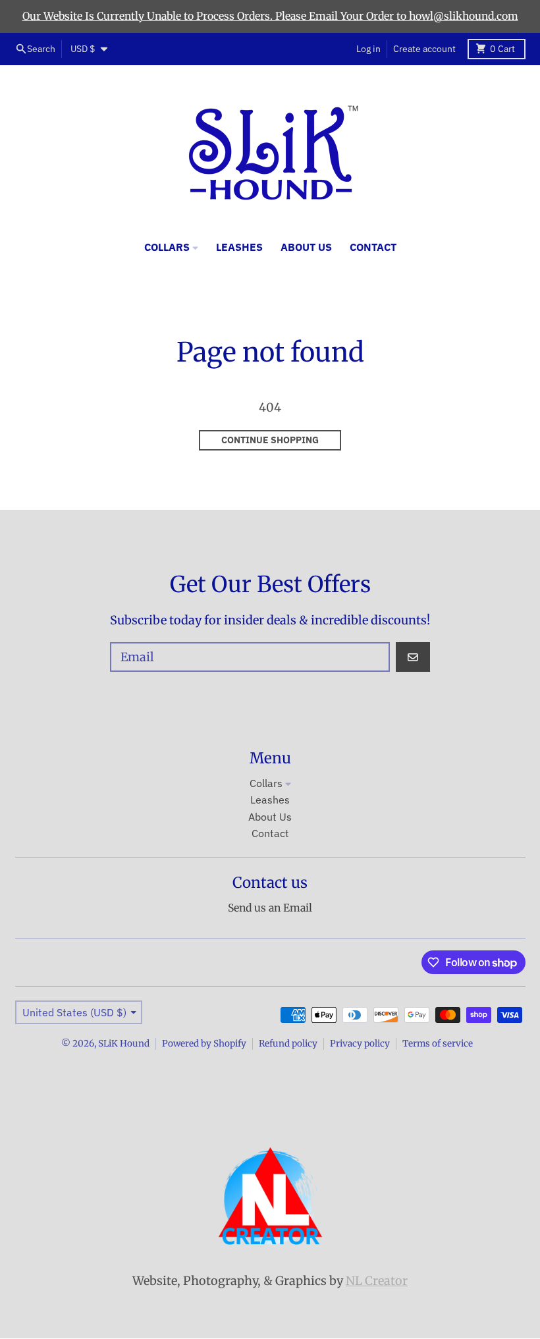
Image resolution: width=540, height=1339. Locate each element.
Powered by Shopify (204, 1043)
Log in (368, 49)
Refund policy (288, 1043)
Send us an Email (270, 908)
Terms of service (437, 1043)
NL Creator (377, 1280)
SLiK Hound (123, 1043)
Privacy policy (360, 1043)
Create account (424, 49)
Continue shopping (270, 440)
